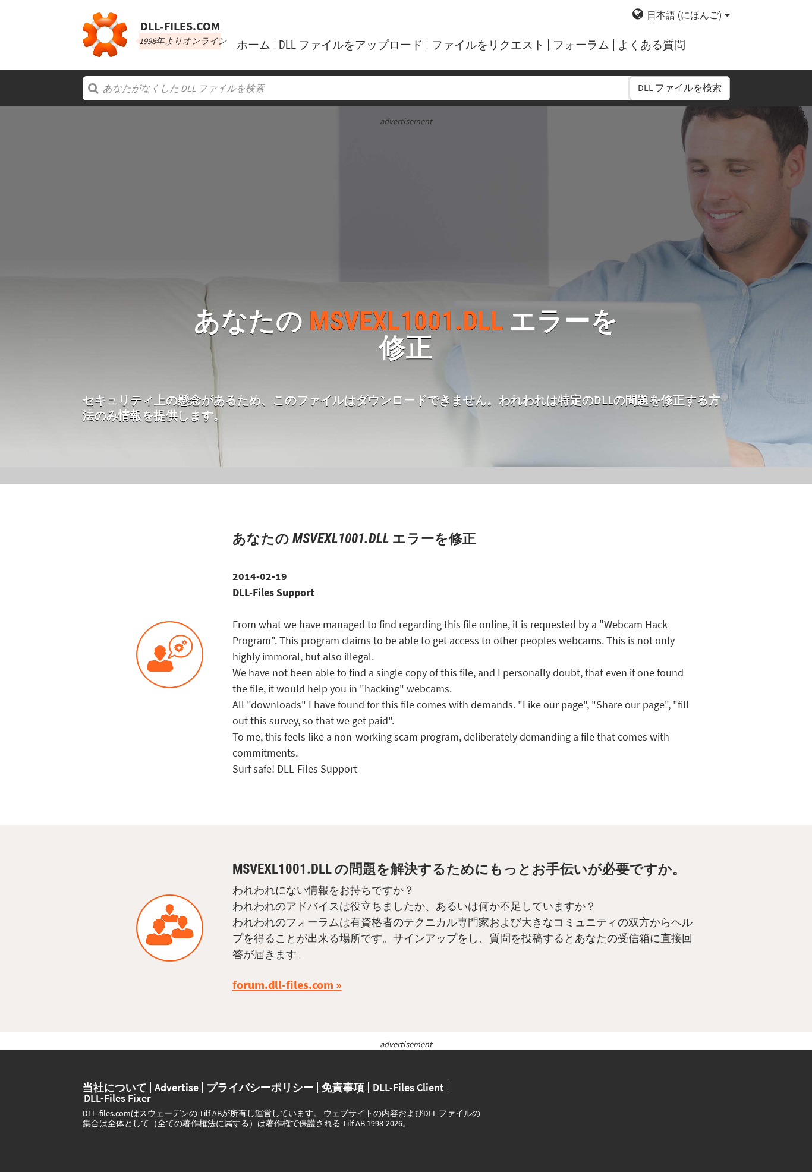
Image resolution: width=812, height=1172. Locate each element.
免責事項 (343, 1087)
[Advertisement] (406, 211)
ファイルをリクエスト (488, 45)
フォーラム (581, 45)
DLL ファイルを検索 (680, 87)
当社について (115, 1087)
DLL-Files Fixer (117, 1098)
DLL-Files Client (408, 1087)
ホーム (253, 45)
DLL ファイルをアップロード (351, 45)
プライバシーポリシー (260, 1087)
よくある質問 (651, 45)
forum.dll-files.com (282, 985)
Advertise (177, 1087)
